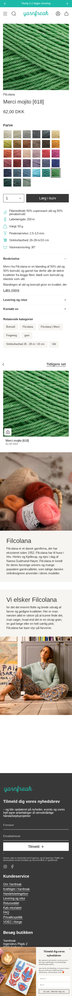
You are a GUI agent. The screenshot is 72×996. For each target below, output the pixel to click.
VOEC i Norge (12, 921)
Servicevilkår (38, 860)
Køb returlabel (12, 907)
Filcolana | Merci (50, 326)
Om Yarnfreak (12, 884)
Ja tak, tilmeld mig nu (54, 991)
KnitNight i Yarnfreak (16, 889)
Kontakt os (10, 309)
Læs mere (11, 290)
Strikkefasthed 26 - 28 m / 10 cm (25, 344)
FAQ (6, 912)
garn (26, 335)
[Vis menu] (5, 13)
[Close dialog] (70, 949)
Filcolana (9, 94)
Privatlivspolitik (13, 917)
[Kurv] (66, 13)
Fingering (11, 335)
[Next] (67, 3)
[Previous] (5, 3)
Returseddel (11, 903)
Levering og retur (15, 300)
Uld (54, 344)
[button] (14, 13)
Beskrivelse (11, 258)
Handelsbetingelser (15, 893)
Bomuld (10, 326)
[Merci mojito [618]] (36, 404)
